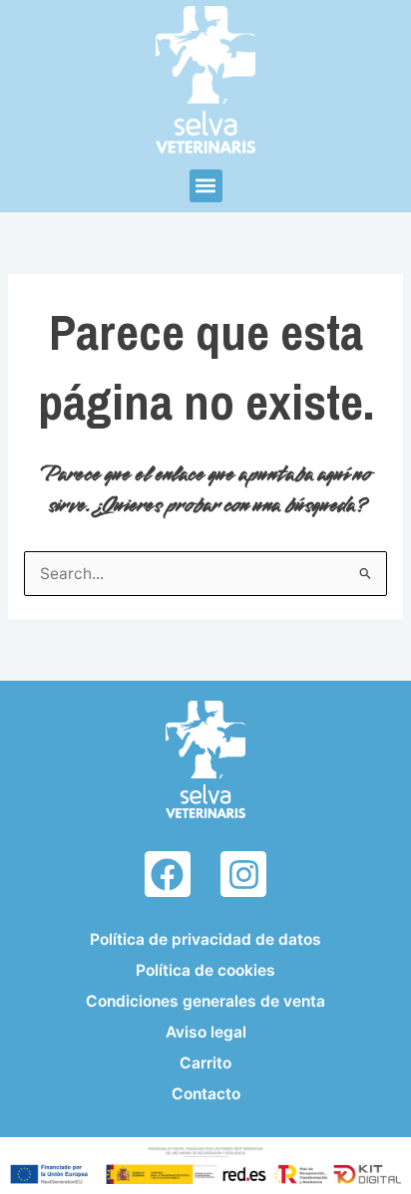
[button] (206, 185)
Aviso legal (206, 1032)
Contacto (206, 1093)
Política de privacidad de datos (205, 939)
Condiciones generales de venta (205, 1001)
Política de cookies (205, 970)
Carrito (205, 1062)
